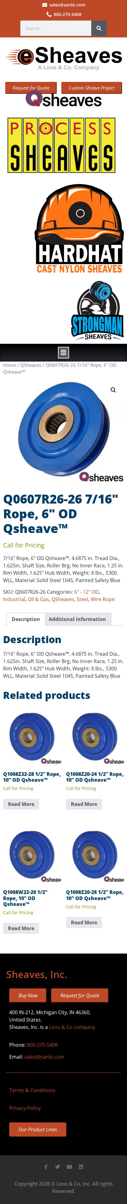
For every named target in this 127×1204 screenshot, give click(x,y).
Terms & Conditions (32, 1090)
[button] (63, 353)
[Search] (99, 28)
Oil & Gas (38, 599)
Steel (82, 599)
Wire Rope (103, 599)
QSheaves (30, 365)
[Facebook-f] (45, 1166)
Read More (21, 804)
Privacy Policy (25, 1108)
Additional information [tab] (77, 619)
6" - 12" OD (86, 592)
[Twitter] (57, 1166)
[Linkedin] (81, 1166)
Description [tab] (26, 619)
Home (9, 365)
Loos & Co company (72, 1027)
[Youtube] (69, 1166)
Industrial (14, 599)
